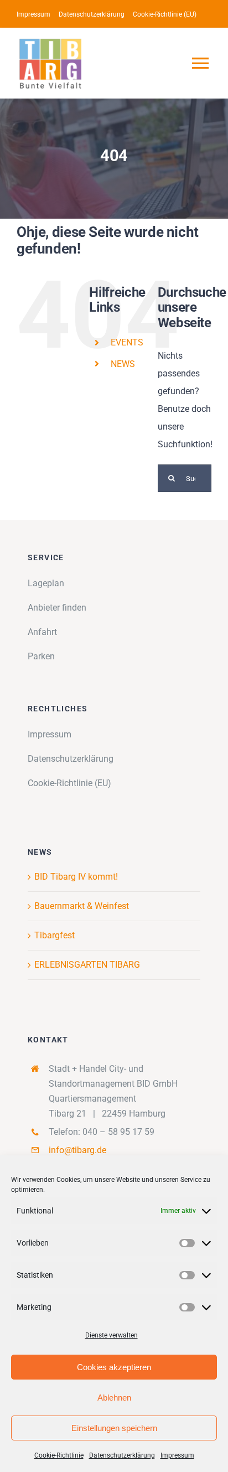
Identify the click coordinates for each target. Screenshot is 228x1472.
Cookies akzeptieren (114, 1367)
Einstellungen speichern (114, 1428)
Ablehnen (114, 1397)
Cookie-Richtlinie (59, 1455)
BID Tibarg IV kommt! (76, 876)
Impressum (177, 1455)
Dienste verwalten (111, 1335)
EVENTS (127, 342)
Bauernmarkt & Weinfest (81, 906)
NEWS (123, 364)
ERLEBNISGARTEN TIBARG (87, 964)
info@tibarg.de (77, 1150)
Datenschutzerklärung (122, 1455)
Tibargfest (54, 935)
